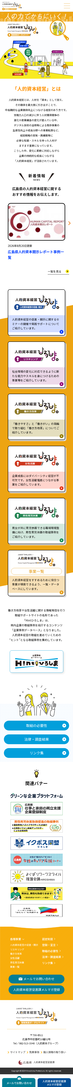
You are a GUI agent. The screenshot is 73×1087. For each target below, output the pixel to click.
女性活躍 (14, 958)
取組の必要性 (36, 725)
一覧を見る (54, 271)
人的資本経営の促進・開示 (24, 944)
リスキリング (17, 949)
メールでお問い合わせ (39, 978)
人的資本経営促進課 (44, 1062)
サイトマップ (17, 1052)
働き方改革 (16, 953)
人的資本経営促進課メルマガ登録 (36, 989)
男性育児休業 (17, 962)
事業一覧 (14, 966)
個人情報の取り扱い (54, 1052)
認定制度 (47, 939)
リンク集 (37, 752)
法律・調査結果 (36, 739)
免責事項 (34, 1052)
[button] (69, 223)
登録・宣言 (49, 945)
